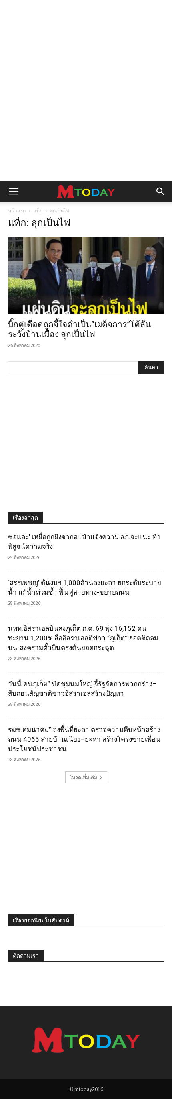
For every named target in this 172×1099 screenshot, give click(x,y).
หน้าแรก (17, 210)
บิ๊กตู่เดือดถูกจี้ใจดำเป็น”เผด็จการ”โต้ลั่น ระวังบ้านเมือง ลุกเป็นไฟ (79, 329)
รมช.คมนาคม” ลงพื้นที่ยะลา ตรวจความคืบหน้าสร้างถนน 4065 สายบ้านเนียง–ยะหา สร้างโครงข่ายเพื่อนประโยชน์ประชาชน (84, 739)
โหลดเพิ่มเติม (83, 777)
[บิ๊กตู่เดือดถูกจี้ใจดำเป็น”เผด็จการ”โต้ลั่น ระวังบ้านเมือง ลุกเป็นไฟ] (86, 275)
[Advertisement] (86, 90)
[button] (13, 191)
